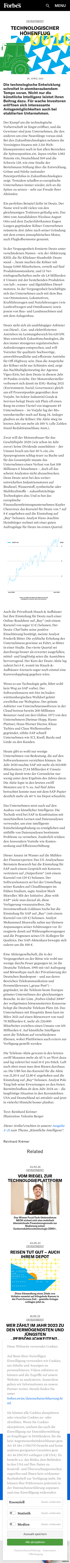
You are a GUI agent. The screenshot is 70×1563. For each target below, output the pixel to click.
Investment (35, 21)
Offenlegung (36, 1554)
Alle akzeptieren (35, 1542)
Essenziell (16, 1502)
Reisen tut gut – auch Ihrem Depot (35, 1254)
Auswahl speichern (35, 1534)
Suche (47, 6)
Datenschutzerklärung (27, 1550)
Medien (23, 1524)
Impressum (49, 1550)
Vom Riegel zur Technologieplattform (35, 1178)
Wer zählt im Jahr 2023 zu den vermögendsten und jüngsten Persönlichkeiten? (35, 1332)
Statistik (24, 1513)
